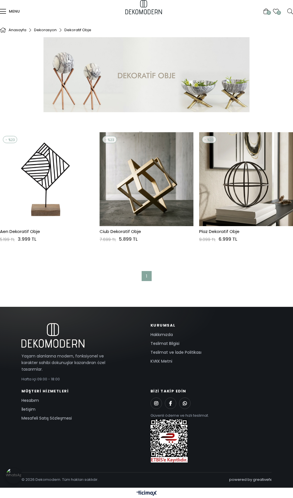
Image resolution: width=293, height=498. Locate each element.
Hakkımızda (162, 334)
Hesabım (30, 400)
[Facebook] (170, 403)
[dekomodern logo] (81, 335)
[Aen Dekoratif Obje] (47, 179)
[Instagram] (156, 403)
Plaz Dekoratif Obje (219, 231)
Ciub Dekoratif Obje (120, 231)
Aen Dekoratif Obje (20, 231)
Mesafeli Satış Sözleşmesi (46, 418)
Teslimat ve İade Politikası (176, 352)
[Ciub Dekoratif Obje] (146, 179)
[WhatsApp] (185, 403)
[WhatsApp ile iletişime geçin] (13, 476)
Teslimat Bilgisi (165, 343)
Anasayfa (123, 11)
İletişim (28, 409)
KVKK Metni (161, 361)
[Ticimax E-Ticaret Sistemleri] (146, 494)
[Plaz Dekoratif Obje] (246, 179)
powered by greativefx (250, 479)
